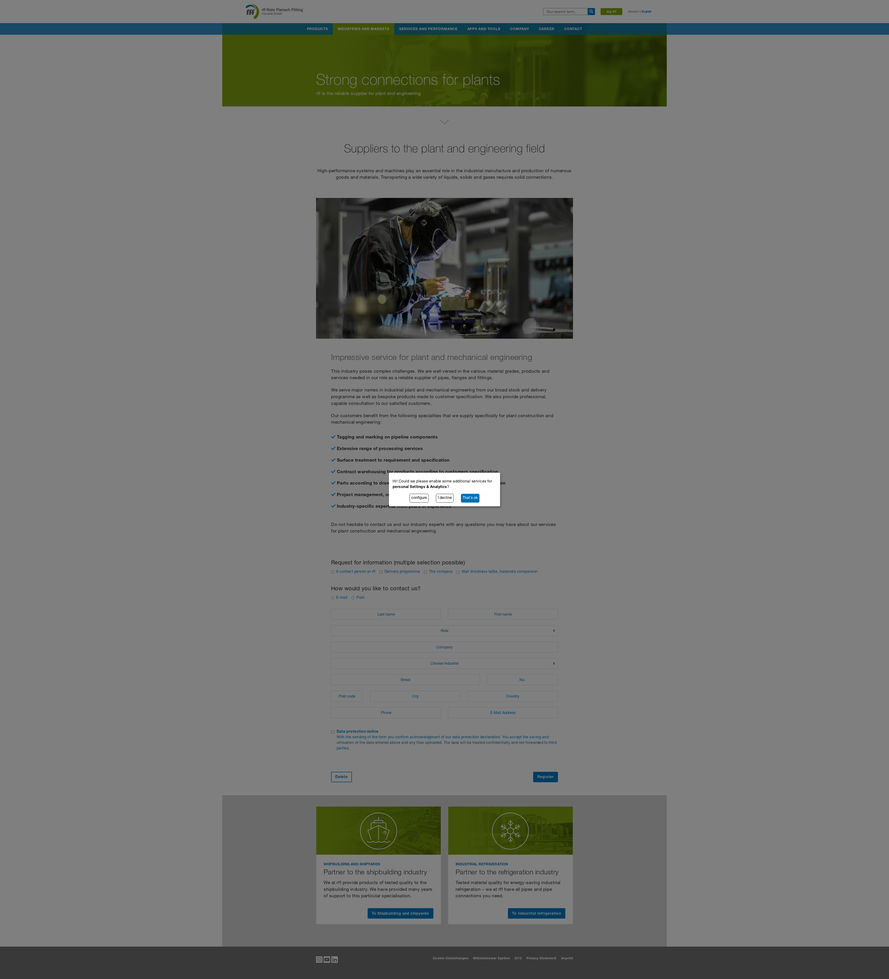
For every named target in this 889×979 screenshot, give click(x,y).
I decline (445, 498)
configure (419, 498)
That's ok (470, 498)
